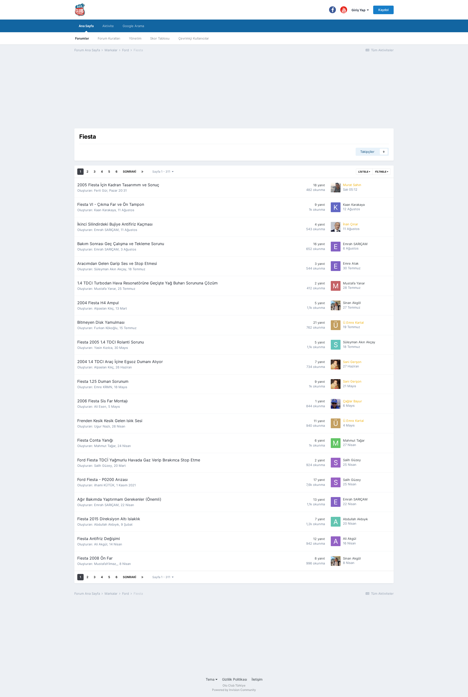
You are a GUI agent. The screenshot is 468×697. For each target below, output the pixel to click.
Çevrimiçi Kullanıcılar (193, 38)
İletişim (257, 679)
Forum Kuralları (109, 38)
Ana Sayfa (86, 26)
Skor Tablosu (160, 38)
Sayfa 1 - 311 (162, 171)
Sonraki (129, 171)
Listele (363, 171)
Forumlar (82, 38)
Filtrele (381, 171)
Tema (210, 679)
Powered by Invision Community (234, 690)
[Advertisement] (234, 94)
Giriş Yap (359, 10)
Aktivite (108, 26)
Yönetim (135, 38)
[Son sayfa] (142, 171)
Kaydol (383, 10)
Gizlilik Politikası (234, 679)
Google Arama (133, 26)
